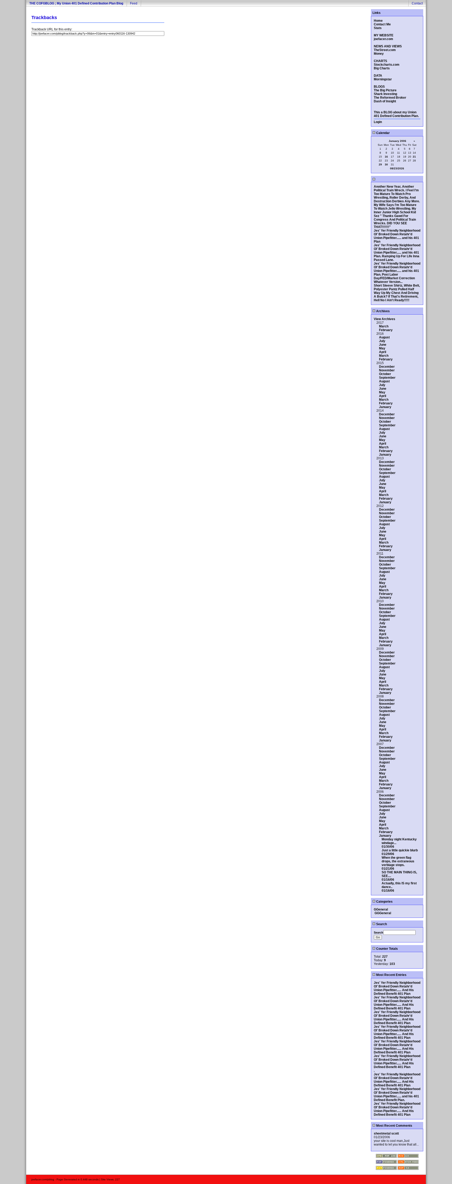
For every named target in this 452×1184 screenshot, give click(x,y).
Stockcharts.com (386, 64)
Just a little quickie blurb (400, 850)
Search (381, 924)
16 (386, 156)
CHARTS (380, 61)
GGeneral (381, 909)
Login (378, 122)
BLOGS (379, 86)
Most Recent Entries (390, 975)
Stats (378, 28)
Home (378, 21)
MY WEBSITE (383, 35)
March (383, 326)
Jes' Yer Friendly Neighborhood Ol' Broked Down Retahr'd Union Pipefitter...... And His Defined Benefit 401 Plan (397, 988)
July (382, 341)
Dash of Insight (385, 101)
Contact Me (382, 24)
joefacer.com (383, 39)
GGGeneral (383, 913)
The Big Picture (385, 90)
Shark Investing (385, 94)
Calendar (382, 133)
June (382, 345)
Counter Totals (386, 949)
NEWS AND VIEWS (388, 46)
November (387, 370)
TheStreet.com (385, 50)
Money (379, 53)
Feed (133, 3)
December (387, 366)
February (386, 330)
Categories (384, 901)
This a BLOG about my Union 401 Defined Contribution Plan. (396, 114)
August (384, 337)
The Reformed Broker (390, 97)
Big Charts (382, 68)
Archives (382, 311)
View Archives (384, 319)
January (385, 407)
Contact (417, 3)
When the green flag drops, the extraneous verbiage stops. (398, 861)
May (382, 348)
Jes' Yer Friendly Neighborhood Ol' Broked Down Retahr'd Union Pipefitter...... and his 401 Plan (397, 236)
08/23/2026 (397, 168)
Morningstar (383, 79)
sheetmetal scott (386, 1133)
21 (414, 156)
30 (386, 164)
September (387, 377)
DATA (378, 75)
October (385, 374)
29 (380, 164)
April (382, 352)
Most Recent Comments (393, 1125)
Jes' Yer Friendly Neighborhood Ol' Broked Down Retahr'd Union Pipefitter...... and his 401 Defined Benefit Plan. (397, 1094)
